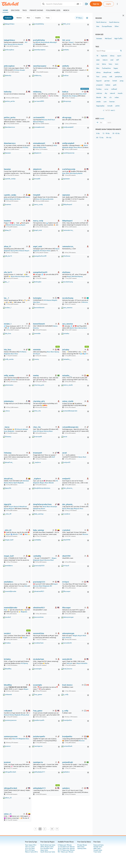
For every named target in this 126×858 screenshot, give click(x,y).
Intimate (99, 38)
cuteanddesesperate (70, 427)
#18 (26, 42)
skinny (98, 72)
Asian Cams (44, 850)
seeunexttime (38, 633)
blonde (98, 97)
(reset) (102, 118)
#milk (84, 635)
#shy (26, 147)
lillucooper (66, 608)
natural (112, 93)
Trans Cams (97, 852)
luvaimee (7, 221)
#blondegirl (53, 42)
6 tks (98, 133)
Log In (108, 4)
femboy (99, 89)
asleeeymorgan (68, 633)
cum (105, 101)
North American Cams (47, 845)
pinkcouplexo (9, 66)
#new (18, 70)
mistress (99, 93)
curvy (106, 89)
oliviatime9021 (39, 608)
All (78, 4)
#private (69, 663)
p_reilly (65, 711)
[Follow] (29, 24)
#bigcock (11, 508)
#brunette (50, 199)
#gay (72, 508)
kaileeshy (7, 92)
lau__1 (6, 298)
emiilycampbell (68, 143)
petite (117, 106)
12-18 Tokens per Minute (66, 847)
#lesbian (6, 199)
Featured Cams (98, 845)
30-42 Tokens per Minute (66, 848)
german (107, 81)
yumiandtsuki (67, 762)
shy (106, 93)
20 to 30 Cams (30, 848)
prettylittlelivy (39, 40)
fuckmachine (106, 68)
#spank (23, 225)
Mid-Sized (108, 38)
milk (110, 76)
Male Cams (97, 848)
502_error (66, 40)
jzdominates (9, 401)
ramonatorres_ (68, 246)
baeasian (7, 169)
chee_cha (36, 427)
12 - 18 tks (106, 133)
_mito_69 (7, 530)
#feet (68, 508)
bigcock (99, 81)
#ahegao (25, 429)
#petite (40, 147)
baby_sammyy (38, 530)
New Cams (80, 847)
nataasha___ (67, 375)
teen (116, 64)
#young (10, 44)
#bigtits (75, 635)
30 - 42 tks (115, 133)
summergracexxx (10, 736)
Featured (8, 18)
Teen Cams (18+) (30, 845)
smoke (98, 101)
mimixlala (37, 350)
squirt (119, 56)
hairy (110, 64)
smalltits (117, 72)
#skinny (15, 44)
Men (28, 18)
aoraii (64, 453)
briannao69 (37, 453)
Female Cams (98, 847)
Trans (47, 18)
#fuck (18, 199)
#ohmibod (75, 276)
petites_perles (9, 117)
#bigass (41, 121)
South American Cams (47, 852)
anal (111, 60)
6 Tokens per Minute (65, 845)
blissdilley (8, 685)
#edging (74, 96)
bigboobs (104, 56)
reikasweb (8, 711)
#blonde (38, 42)
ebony (112, 56)
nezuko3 (7, 633)
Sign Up (96, 4)
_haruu (6, 427)
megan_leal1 (9, 556)
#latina (86, 145)
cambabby (37, 556)
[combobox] (58, 4)
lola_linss (7, 350)
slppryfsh (7, 504)
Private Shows (82, 845)
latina (104, 64)
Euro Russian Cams (46, 848)
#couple (22, 70)
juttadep (65, 350)
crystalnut (66, 530)
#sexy (76, 147)
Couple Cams (98, 850)
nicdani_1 (7, 324)
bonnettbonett (39, 324)
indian (117, 97)
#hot (71, 173)
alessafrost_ (8, 479)
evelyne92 (66, 479)
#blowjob (36, 121)
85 (52, 829)
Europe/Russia (107, 26)
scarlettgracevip (68, 169)
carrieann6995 (39, 117)
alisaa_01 (7, 246)
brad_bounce (67, 685)
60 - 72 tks (99, 137)
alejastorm (37, 169)
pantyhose (118, 76)
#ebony (11, 199)
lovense (112, 101)
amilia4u (65, 66)
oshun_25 (7, 814)
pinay (121, 81)
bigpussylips (100, 106)
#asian (57, 248)
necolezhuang (67, 298)
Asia (97, 26)
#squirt (71, 42)
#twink (64, 508)
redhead (114, 89)
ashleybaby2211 (39, 788)
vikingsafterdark (10, 788)
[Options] (87, 18)
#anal (85, 328)
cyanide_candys (10, 195)
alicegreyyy (66, 117)
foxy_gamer (37, 711)
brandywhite (67, 736)
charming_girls (39, 401)
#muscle (19, 429)
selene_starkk (67, 401)
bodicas (65, 92)
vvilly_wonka (9, 375)
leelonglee (37, 298)
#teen (6, 44)
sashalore (66, 788)
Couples (38, 18)
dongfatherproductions (42, 504)
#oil (15, 199)
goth (114, 85)
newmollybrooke (10, 608)
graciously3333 (39, 582)
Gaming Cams (81, 848)
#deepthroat (23, 506)
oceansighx (37, 685)
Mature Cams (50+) (31, 852)
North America (101, 22)
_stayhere (37, 479)
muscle (120, 93)
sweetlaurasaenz (39, 66)
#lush (84, 457)
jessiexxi (7, 762)
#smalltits (84, 663)
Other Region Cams (47, 847)
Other (117, 26)
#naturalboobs (45, 42)
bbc (105, 97)
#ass (70, 96)
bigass (116, 68)
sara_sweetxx (67, 324)
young (104, 76)
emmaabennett (39, 143)
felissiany (7, 453)
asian (98, 60)
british (115, 81)
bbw (97, 68)
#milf (84, 94)
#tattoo (6, 482)
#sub (27, 715)
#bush (41, 586)
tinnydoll (36, 195)
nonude (109, 106)
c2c (110, 97)
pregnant (99, 85)
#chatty (11, 715)
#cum (53, 119)
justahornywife (39, 736)
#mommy (36, 328)
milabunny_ (37, 92)
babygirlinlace (9, 40)
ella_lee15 (8, 272)
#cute (5, 431)
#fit (16, 429)
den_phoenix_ (67, 504)
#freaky (23, 715)
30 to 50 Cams (30, 850)
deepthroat (107, 72)
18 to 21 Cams (30, 847)
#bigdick (54, 300)
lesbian (108, 85)
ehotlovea (66, 272)
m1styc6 (65, 582)
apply (109, 122)
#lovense (45, 119)
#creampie (54, 506)
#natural (20, 44)
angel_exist (37, 246)
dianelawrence (10, 143)
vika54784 (66, 556)
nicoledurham (38, 659)
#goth (15, 482)
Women (19, 18)
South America (114, 22)
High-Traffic (118, 38)
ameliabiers (8, 582)
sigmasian (66, 195)
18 (97, 56)
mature (105, 60)
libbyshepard (67, 221)
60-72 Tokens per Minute (66, 850)
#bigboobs (65, 96)
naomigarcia (38, 762)
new (97, 64)
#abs (44, 147)
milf (117, 60)
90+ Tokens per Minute (65, 852)
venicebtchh (67, 659)
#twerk (80, 147)
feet (97, 76)
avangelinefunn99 (40, 272)
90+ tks (108, 137)
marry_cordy (38, 221)
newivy (36, 375)
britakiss (7, 659)
